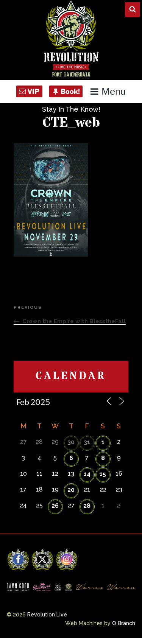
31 (87, 442)
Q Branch (123, 623)
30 (71, 442)
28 (87, 505)
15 (103, 474)
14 (87, 474)
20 (71, 489)
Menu (113, 91)
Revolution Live (47, 615)
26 (55, 505)
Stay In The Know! (71, 109)
